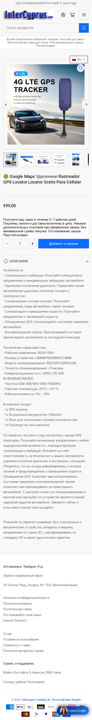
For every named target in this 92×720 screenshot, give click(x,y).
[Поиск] (84, 27)
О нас (7, 634)
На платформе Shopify (66, 699)
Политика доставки (17, 609)
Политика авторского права (23, 651)
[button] (79, 59)
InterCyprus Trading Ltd (36, 699)
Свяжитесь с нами (16, 645)
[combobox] (46, 28)
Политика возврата (17, 603)
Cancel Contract (14, 620)
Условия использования (21, 639)
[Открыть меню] (84, 15)
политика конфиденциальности (26, 598)
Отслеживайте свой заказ (22, 615)
